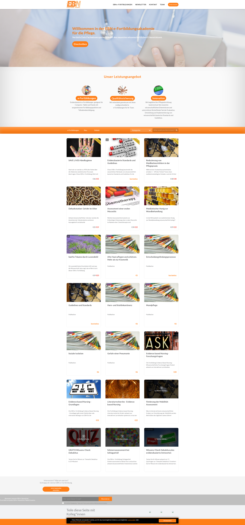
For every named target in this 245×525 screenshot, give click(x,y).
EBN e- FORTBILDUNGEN (122, 5)
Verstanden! (167, 520)
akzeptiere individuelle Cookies (80, 522)
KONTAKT (153, 5)
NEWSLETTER (140, 5)
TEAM (162, 5)
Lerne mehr (131, 520)
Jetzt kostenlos (56, 489)
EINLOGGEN (173, 4)
